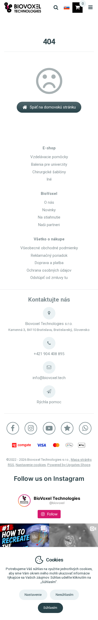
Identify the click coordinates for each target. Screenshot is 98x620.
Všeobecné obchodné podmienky (49, 248)
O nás (49, 202)
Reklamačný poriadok (49, 255)
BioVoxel (49, 193)
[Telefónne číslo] (49, 343)
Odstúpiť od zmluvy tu (49, 277)
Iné (49, 179)
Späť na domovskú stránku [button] (53, 107)
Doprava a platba (49, 262)
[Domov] (22, 7)
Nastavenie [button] (33, 595)
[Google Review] (67, 428)
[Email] (49, 367)
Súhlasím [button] (50, 608)
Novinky (49, 210)
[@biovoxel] (24, 500)
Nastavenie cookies (31, 465)
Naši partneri (49, 224)
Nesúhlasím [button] (64, 595)
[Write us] (49, 391)
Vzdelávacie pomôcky (49, 157)
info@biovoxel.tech (49, 377)
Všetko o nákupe (49, 239)
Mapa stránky (81, 460)
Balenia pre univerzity (49, 164)
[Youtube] (49, 428)
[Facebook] (13, 428)
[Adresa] (49, 313)
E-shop (49, 148)
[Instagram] (31, 428)
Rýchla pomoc (49, 402)
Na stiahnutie (49, 217)
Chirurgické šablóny (49, 172)
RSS (11, 465)
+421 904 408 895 (49, 353)
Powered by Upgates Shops (68, 465)
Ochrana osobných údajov (49, 270)
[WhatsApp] (85, 428)
